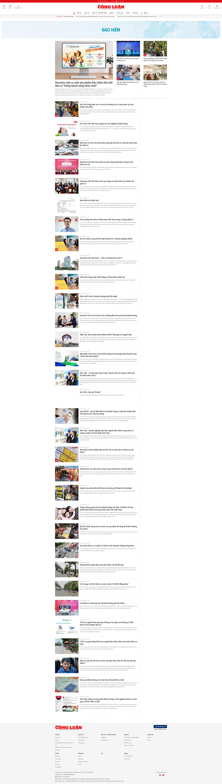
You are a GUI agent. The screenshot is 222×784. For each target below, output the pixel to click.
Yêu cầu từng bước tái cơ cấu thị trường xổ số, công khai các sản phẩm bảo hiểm (106, 105)
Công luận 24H (128, 756)
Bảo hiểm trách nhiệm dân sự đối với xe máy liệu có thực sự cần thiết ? (107, 451)
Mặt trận (57, 750)
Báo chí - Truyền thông (99, 13)
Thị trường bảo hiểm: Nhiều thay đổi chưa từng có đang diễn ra (106, 219)
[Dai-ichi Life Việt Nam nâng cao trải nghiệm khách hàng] (66, 128)
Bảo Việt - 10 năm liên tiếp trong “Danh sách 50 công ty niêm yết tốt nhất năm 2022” (107, 374)
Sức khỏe (57, 761)
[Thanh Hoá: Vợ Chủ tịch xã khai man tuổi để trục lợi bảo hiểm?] (66, 473)
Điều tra (149, 737)
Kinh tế (112, 13)
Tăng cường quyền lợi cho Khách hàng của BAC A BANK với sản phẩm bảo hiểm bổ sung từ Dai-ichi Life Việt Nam (106, 508)
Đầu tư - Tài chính (129, 745)
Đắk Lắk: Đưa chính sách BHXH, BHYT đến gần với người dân (106, 335)
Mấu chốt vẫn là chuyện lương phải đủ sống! (98, 296)
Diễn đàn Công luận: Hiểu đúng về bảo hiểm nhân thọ (102, 277)
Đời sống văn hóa (82, 761)
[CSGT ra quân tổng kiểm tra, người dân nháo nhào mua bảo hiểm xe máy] (66, 646)
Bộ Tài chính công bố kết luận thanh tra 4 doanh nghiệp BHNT (106, 239)
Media (4, 8)
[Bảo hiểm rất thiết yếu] (66, 205)
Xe (141, 13)
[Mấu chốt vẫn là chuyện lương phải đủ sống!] (66, 301)
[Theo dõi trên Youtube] (163, 775)
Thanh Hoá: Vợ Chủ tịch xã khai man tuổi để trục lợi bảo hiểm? (106, 469)
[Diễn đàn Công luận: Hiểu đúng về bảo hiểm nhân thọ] (66, 282)
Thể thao (80, 759)
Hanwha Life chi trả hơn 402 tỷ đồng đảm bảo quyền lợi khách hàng (108, 315)
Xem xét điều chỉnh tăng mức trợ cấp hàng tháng (127, 83)
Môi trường (58, 767)
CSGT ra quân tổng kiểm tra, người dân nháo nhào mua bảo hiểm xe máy (108, 642)
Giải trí (80, 756)
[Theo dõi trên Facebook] (160, 775)
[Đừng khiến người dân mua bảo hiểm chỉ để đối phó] (66, 569)
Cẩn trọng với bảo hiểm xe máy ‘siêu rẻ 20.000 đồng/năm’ (104, 584)
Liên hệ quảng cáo (160, 726)
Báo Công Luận (111, 7)
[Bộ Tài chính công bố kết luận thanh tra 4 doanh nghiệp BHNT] (66, 243)
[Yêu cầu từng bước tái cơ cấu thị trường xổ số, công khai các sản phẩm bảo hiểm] (66, 109)
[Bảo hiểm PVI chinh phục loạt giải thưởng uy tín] (128, 49)
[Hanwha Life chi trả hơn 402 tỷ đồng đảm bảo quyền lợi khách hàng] (66, 320)
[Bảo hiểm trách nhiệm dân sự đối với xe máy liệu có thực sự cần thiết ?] (66, 454)
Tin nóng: (60, 16)
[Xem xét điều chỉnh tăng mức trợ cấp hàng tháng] (128, 72)
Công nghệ (81, 743)
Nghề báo (103, 737)
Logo (68, 727)
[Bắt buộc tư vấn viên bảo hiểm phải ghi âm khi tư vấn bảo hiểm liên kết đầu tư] (66, 147)
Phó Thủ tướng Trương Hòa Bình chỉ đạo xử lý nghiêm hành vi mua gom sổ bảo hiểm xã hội (108, 700)
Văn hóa (135, 13)
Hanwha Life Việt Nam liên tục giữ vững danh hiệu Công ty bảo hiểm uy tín (106, 163)
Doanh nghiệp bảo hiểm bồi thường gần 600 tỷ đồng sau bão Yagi (155, 59)
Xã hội (128, 13)
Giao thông (58, 759)
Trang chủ (74, 13)
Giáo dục (57, 756)
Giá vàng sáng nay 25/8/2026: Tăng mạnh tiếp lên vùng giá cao (166, 16)
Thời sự (79, 13)
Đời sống (57, 764)
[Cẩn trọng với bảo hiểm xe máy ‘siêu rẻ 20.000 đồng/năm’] (66, 588)
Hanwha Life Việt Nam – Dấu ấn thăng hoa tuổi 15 (101, 258)
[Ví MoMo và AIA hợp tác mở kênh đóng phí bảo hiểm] (66, 608)
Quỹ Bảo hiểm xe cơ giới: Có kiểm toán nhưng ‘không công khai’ (107, 546)
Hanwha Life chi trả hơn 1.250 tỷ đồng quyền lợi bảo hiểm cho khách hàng (155, 84)
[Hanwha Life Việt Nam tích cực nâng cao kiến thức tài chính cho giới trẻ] (66, 186)
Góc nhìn (57, 737)
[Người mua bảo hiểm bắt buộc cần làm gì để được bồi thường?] (66, 493)
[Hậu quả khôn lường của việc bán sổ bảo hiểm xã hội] (66, 684)
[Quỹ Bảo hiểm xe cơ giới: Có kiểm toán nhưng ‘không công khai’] (66, 550)
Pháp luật (120, 13)
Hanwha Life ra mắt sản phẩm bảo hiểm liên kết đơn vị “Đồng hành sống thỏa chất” (84, 84)
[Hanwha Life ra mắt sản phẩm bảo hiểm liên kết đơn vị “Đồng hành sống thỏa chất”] (84, 60)
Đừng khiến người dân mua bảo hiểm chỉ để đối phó (102, 565)
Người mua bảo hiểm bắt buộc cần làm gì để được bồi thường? (106, 488)
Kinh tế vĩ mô (127, 743)
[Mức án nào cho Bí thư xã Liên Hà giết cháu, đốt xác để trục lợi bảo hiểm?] (66, 665)
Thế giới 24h (81, 740)
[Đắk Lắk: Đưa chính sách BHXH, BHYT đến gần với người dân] (66, 339)
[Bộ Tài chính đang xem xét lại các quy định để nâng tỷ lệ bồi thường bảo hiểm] (66, 531)
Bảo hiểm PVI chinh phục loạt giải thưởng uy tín (127, 59)
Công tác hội (104, 740)
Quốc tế (86, 13)
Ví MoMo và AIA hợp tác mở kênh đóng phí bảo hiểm (102, 603)
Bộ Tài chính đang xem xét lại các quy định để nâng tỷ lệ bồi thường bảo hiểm (108, 527)
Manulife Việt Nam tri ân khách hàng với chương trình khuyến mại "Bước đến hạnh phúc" (108, 355)
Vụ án (148, 740)
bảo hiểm (111, 29)
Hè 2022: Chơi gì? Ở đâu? (90, 392)
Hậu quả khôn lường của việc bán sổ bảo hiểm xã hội (102, 680)
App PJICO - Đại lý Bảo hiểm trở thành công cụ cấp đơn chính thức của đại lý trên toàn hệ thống (108, 412)
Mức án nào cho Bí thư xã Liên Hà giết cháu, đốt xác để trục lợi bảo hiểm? (108, 662)
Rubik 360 (126, 759)
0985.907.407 (18, 8)
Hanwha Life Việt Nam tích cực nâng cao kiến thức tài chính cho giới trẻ (107, 182)
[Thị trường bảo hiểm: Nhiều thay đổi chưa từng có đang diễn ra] (66, 224)
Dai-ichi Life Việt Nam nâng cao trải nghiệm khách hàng (104, 124)
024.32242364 (66, 776)
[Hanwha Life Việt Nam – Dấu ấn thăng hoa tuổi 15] (66, 262)
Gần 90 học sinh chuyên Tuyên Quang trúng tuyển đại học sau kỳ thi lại (126, 16)
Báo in (10, 8)
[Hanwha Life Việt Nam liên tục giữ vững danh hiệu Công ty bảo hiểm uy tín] (66, 166)
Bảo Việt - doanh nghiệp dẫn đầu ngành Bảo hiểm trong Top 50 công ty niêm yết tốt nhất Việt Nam (106, 431)
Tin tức (57, 740)
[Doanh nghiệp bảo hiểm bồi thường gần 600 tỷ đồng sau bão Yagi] (155, 49)
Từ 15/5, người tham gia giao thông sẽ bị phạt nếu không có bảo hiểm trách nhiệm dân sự (106, 623)
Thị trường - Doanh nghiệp (131, 737)
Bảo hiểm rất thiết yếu (89, 200)
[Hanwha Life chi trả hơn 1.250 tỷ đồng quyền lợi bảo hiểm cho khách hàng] (155, 72)
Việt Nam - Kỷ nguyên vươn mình (63, 747)
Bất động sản (127, 740)
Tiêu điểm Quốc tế (83, 737)
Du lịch (80, 764)
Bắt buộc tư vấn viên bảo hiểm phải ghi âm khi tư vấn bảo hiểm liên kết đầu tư (108, 144)
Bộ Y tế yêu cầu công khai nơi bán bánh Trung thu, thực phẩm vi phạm (85, 16)
